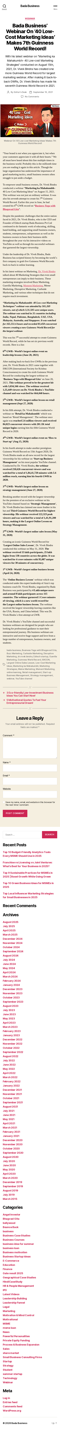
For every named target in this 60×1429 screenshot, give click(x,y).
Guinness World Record (29, 659)
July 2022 (9, 1060)
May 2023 (9, 1018)
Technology (10, 1378)
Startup (7, 1361)
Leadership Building (15, 1298)
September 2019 (13, 1186)
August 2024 (10, 955)
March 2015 (10, 1198)
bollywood (9, 1222)
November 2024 (12, 943)
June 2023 (9, 1014)
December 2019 (12, 1182)
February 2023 (12, 1031)
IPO (5, 1290)
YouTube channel (23, 678)
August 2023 (10, 1005)
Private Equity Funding (16, 1340)
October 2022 (11, 1047)
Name (6, 762)
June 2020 (9, 1165)
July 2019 (9, 1194)
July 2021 (9, 1110)
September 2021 (13, 1102)
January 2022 (11, 1085)
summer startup (12, 1374)
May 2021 (9, 1119)
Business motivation (15, 1252)
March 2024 (10, 976)
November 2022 (12, 1043)
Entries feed (10, 1402)
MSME (6, 1323)
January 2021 (11, 1136)
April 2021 (9, 1123)
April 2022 (9, 1073)
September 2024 (13, 951)
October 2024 (11, 947)
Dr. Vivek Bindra (46, 271)
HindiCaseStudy (12, 1281)
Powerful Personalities (16, 1336)
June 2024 (9, 964)
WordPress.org (12, 1410)
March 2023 (10, 1026)
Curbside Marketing (32, 653)
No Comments (32, 96)
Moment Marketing (33, 285)
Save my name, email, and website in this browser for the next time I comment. (30, 803)
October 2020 (11, 1148)
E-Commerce (11, 1260)
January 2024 (11, 984)
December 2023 (12, 989)
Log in (6, 1398)
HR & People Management (18, 1285)
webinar (10, 678)
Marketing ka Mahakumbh (26, 666)
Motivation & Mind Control (18, 1315)
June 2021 (9, 1115)
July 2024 (9, 959)
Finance (7, 1269)
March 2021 (10, 1127)
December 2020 (13, 1140)
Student (7, 1369)
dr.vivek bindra (25, 656)
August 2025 (10, 922)
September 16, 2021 (43, 92)
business (8, 1231)
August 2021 (10, 1106)
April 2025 (9, 930)
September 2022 (13, 1052)
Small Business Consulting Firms (22, 1357)
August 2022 (10, 1056)
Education (9, 1264)
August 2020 (11, 1156)
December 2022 (12, 1039)
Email (6, 775)
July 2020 (9, 1161)
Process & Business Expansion (21, 1344)
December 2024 (12, 938)
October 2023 (11, 997)
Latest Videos (11, 1294)
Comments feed (12, 1406)
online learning (14, 672)
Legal (6, 1306)
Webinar (30, 18)
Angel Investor (11, 1214)
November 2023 (12, 993)
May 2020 (9, 1169)
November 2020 (13, 1144)
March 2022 (10, 1077)
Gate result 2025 (13, 1273)
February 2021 (11, 1131)
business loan (11, 1248)
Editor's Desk (20, 92)
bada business (14, 650)
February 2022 (12, 1081)
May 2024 (9, 968)
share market (11, 1353)
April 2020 (9, 1173)
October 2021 (11, 1098)
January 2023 (11, 1035)
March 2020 (10, 1177)
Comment (8, 735)
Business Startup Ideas (17, 1256)
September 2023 (13, 1001)
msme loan (9, 1327)
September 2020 (13, 1152)
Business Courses (13, 1239)
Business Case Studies (16, 1235)
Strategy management (41, 675)
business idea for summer (18, 1243)
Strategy (8, 1365)
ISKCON (46, 659)
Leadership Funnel (14, 1302)
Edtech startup (40, 656)
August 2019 (10, 1190)
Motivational (10, 1319)
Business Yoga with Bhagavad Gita (39, 650)
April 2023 (9, 1022)
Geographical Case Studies (19, 1277)
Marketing (9, 1311)
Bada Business (30, 5)
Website (7, 789)
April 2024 (9, 972)
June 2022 (9, 1064)
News (6, 1332)
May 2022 (9, 1068)
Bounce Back (10, 1227)
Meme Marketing (26, 669)
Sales (6, 1348)
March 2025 (10, 934)
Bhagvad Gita (11, 1218)
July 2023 (9, 1010)
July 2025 (9, 926)
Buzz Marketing (14, 653)
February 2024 (12, 980)
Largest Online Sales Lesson (20, 662)
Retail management (32, 672)
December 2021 (12, 1089)
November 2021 (12, 1094)
